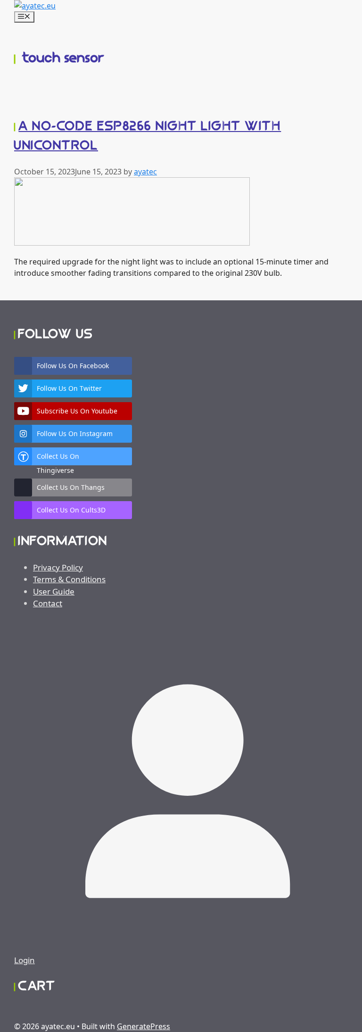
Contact (47, 603)
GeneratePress (143, 1026)
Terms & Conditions (69, 579)
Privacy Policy (58, 567)
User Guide (53, 591)
